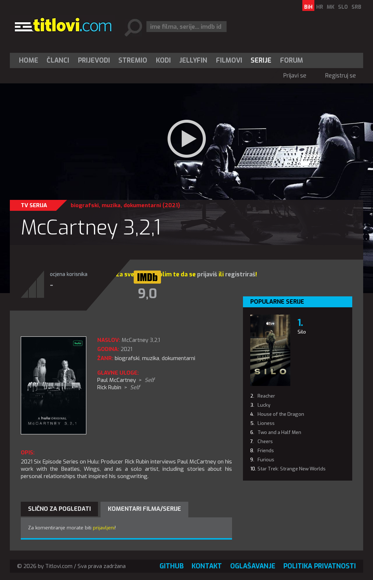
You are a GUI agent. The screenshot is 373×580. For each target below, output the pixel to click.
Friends (266, 450)
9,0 (147, 294)
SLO (343, 7)
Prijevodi (94, 60)
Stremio (132, 60)
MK (330, 7)
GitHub (172, 566)
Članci (58, 60)
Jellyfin (193, 60)
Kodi (163, 60)
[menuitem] (30, 60)
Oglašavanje (252, 566)
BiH (308, 7)
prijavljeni (104, 528)
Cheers (265, 441)
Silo (302, 332)
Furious (266, 460)
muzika (111, 205)
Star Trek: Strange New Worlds (292, 469)
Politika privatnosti (319, 566)
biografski (85, 205)
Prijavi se (294, 75)
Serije (261, 60)
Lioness (266, 423)
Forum (291, 60)
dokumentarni (142, 205)
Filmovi (229, 60)
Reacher (266, 396)
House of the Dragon (281, 414)
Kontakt (207, 566)
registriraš (240, 274)
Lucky (264, 405)
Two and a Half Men (279, 432)
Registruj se (340, 75)
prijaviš (207, 274)
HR (319, 7)
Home (28, 60)
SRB (356, 7)
